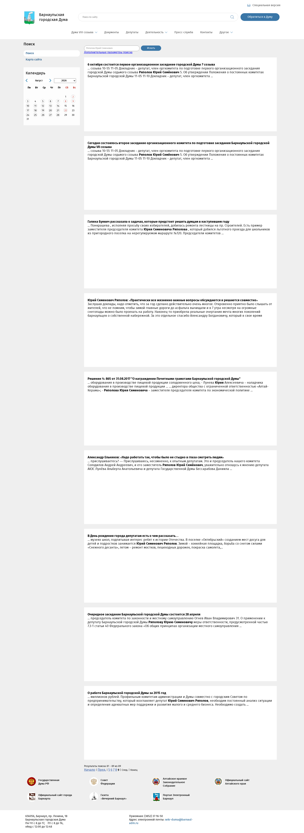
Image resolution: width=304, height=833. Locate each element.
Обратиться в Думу (260, 17)
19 (43, 110)
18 (35, 110)
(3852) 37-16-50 (153, 816)
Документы (111, 32)
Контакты (206, 32)
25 (35, 115)
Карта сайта (34, 59)
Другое (224, 32)
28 (58, 115)
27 (50, 115)
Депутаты (132, 32)
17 (28, 110)
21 (58, 110)
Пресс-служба (183, 32)
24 (28, 115)
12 (43, 106)
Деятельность (154, 32)
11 (35, 106)
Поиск (30, 53)
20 (50, 110)
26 (43, 115)
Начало (89, 769)
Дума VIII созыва (82, 32)
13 (50, 106)
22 (65, 110)
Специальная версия (266, 5)
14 (58, 106)
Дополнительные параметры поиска (108, 52)
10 (28, 106)
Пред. (102, 769)
